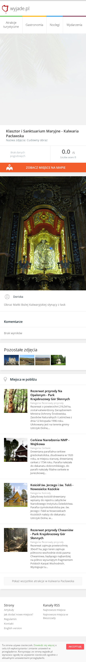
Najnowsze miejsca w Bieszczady (55, 616)
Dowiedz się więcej (44, 645)
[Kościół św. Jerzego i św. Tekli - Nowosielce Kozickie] (15, 495)
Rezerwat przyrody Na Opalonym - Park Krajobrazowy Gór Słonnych (50, 395)
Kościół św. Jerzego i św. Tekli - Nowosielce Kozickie (51, 487)
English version (13, 628)
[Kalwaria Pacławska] (58, 364)
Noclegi (55, 25)
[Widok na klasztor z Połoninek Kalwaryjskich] (43, 364)
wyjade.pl (19, 8)
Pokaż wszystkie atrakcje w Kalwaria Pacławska (43, 581)
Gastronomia (34, 25)
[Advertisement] (43, 80)
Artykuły (9, 610)
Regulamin (10, 619)
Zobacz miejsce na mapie (45, 167)
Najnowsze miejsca (54, 610)
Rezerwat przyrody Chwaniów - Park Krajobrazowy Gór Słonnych (51, 534)
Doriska (18, 297)
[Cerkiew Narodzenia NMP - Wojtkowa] (15, 450)
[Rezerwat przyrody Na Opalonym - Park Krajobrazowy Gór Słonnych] (15, 401)
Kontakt (9, 623)
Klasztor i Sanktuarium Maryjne (33, 131)
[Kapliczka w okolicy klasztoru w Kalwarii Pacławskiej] (27, 364)
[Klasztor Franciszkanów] (12, 364)
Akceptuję (75, 646)
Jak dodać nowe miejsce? (18, 614)
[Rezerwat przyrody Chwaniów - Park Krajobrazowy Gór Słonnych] (15, 540)
